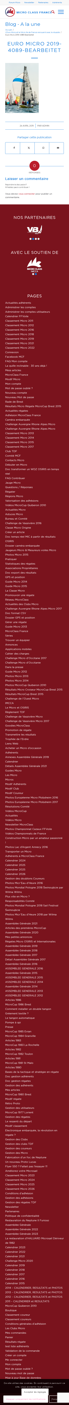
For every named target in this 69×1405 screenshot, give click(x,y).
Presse (9, 1027)
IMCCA (9, 703)
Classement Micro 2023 (19, 1175)
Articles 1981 (12, 1058)
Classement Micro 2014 (19, 437)
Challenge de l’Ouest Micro (22, 698)
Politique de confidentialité (22, 1215)
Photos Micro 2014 (16, 680)
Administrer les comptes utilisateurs (27, 311)
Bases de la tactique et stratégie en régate (32, 1071)
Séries (9, 635)
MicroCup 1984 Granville (20, 1036)
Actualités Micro (15, 509)
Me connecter (13, 1359)
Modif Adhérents (15, 784)
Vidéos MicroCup (16, 811)
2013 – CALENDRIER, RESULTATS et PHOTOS (33, 1292)
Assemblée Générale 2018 (21, 950)
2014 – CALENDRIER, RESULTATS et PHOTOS (34, 1287)
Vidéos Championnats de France (25, 833)
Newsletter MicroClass (19, 824)
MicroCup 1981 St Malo (19, 1062)
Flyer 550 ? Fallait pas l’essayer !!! (26, 1166)
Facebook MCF (14, 356)
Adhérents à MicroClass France (24, 856)
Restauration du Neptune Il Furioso (27, 1220)
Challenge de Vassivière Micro (24, 716)
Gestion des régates (17, 1116)
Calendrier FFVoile (16, 316)
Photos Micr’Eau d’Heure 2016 (24, 883)
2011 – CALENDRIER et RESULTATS (27, 1301)
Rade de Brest (14, 401)
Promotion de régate (18, 730)
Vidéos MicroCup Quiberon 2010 (25, 505)
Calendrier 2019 (15, 1265)
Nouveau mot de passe (19, 1373)
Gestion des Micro (16, 1152)
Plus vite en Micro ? (17, 896)
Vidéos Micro (13, 820)
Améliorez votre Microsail (21, 1170)
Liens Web (11, 743)
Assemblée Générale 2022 (21, 1229)
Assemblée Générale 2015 (21, 973)
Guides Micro (13, 770)
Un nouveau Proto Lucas (20, 1161)
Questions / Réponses (19, 487)
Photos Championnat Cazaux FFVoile (28, 829)
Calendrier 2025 (15, 865)
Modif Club (12, 788)
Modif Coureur (14, 793)
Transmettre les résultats (20, 734)
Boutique (11, 1310)
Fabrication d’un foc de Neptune (25, 1157)
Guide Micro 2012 (16, 671)
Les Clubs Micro (15, 1328)
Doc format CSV (15, 613)
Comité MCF (13, 455)
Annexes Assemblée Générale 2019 (27, 757)
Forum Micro (14, 2)
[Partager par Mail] (58, 147)
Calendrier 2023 (15, 1247)
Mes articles (12, 1089)
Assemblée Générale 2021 (21, 923)
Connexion (12, 352)
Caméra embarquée (17, 419)
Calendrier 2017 (15, 1274)
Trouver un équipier (17, 640)
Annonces (11, 644)
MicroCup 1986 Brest (18, 1004)
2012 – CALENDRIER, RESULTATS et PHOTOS (33, 1296)
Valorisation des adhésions (21, 500)
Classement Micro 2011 (19, 320)
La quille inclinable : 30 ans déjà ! (26, 365)
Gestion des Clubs (16, 1139)
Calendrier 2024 (15, 860)
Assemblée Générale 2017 (21, 955)
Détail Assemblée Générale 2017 (25, 959)
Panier (9, 1337)
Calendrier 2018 (15, 1269)
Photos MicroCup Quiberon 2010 (25, 685)
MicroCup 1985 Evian (18, 1031)
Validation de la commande (22, 1350)
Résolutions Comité (17, 806)
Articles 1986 (13, 1000)
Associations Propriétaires (21, 568)
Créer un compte (15, 1355)
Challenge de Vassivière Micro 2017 (27, 721)
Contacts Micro (14, 460)
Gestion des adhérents (19, 1085)
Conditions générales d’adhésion (25, 1323)
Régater (10, 491)
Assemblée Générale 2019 (21, 946)
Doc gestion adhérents (19, 1076)
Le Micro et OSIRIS (17, 707)
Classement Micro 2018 (19, 334)
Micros (9, 779)
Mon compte (13, 383)
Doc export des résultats (20, 572)
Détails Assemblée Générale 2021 (26, 766)
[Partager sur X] (28, 147)
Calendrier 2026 (15, 874)
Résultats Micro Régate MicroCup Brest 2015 (33, 406)
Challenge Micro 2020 (19, 1260)
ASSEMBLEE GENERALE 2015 (24, 977)
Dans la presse (14, 667)
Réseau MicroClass (16, 599)
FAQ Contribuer (15, 478)
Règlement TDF (15, 712)
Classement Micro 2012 (19, 325)
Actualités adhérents (18, 302)
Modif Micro (12, 379)
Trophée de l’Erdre (17, 739)
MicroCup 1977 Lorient (19, 1112)
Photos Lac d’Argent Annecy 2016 (26, 847)
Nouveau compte (16, 392)
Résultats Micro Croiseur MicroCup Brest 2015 (33, 689)
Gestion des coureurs (18, 1148)
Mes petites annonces (18, 937)
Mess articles (13, 370)
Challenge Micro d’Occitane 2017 (26, 658)
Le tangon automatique (20, 1018)
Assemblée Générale (18, 1224)
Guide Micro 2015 (16, 586)
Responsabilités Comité (19, 901)
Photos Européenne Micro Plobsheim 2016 (31, 797)
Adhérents (57, 2)
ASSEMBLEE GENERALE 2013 (24, 991)
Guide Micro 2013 (16, 626)
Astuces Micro (14, 514)
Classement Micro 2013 (19, 433)
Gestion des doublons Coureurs (24, 878)
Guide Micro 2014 (16, 581)
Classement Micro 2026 (20, 1188)
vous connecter (26, 194)
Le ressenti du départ (18, 1121)
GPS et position (15, 577)
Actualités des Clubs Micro (22, 604)
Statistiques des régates (20, 563)
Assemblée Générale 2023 (21, 1233)
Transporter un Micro (18, 851)
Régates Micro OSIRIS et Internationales (30, 941)
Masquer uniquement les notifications (26, 1399)
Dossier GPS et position (20, 617)
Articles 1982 (13, 1049)
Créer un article (15, 532)
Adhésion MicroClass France (23, 415)
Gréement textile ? (16, 1013)
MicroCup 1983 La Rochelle (22, 1045)
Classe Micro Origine (18, 527)
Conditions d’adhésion (19, 1193)
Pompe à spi (13, 1022)
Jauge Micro (13, 482)
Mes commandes (15, 1332)
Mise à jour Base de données (23, 1377)
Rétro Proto (12, 1103)
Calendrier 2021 (15, 1256)
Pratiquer (11, 559)
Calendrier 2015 (15, 1283)
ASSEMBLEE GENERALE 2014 (24, 982)
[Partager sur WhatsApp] (43, 147)
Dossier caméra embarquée (22, 545)
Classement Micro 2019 (19, 338)
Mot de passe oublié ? (19, 388)
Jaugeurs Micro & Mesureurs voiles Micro (30, 550)
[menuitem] (14, 2)
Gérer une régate (16, 622)
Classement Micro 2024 (20, 1179)
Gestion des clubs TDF (19, 1143)
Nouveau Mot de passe (19, 397)
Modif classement (16, 1125)
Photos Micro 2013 (16, 676)
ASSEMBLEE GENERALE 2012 (24, 995)
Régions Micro (14, 496)
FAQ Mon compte (16, 361)
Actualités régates (16, 410)
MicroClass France (16, 374)
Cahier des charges (17, 653)
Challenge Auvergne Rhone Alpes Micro (30, 424)
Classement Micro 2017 (19, 446)
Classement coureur (17, 1314)
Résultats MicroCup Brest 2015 (24, 694)
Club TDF (11, 451)
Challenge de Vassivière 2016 (23, 523)
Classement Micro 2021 (19, 343)
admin (45, 125)
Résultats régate (15, 1341)
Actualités (11, 815)
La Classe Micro (15, 590)
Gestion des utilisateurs (19, 1107)
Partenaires (43, 2)
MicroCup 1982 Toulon (19, 1054)
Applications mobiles (18, 649)
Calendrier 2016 (15, 1278)
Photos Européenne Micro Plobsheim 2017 (31, 802)
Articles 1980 (13, 1067)
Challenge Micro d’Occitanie (23, 662)
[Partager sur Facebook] (14, 147)
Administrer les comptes (20, 307)
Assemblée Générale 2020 (21, 932)
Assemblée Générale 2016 (21, 964)
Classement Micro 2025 (19, 1184)
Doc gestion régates (18, 1080)
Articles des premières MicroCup (25, 928)
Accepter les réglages (35, 1392)
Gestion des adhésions (19, 1197)
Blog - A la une (22, 24)
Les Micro (11, 775)
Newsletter (29, 2)
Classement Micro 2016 (19, 329)
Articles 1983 (13, 1040)
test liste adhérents (17, 1346)
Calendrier (11, 761)
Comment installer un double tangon (28, 1009)
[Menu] (59, 11)
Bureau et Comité (16, 518)
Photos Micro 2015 (16, 554)
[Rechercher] (51, 11)
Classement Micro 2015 (19, 442)
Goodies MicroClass (17, 725)
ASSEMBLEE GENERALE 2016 (24, 968)
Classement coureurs (18, 1319)
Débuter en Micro (16, 464)
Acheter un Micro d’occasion (23, 748)
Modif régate (13, 1098)
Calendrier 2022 (15, 1251)
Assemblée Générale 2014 (21, 986)
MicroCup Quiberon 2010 (21, 1305)
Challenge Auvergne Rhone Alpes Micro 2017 (33, 608)
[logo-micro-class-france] (28, 11)
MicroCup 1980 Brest (18, 1094)
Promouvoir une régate (19, 595)
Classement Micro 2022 (19, 347)
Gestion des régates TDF (20, 1202)
